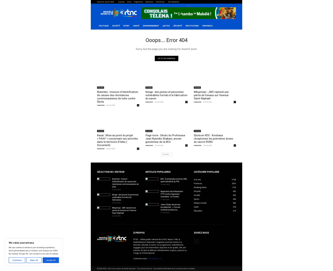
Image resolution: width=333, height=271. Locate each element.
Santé (136, 25)
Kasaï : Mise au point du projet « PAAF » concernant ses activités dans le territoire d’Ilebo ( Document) (117, 140)
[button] (233, 26)
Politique (104, 25)
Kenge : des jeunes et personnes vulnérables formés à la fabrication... (125, 197)
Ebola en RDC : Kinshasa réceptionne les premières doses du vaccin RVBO (213, 138)
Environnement (151, 25)
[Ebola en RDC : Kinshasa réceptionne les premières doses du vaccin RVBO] (215, 121)
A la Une (100, 87)
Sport (126, 25)
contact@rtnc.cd (154, 258)
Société (116, 25)
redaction (101, 105)
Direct (129, 2)
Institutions (192, 25)
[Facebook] (234, 2)
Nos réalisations (173, 2)
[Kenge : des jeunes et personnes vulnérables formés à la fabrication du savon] (166, 78)
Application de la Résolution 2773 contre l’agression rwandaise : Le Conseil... (172, 194)
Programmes (138, 2)
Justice (166, 25)
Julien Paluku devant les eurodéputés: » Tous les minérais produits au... (170, 207)
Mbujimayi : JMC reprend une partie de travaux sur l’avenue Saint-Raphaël (211, 95)
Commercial (160, 2)
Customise (17, 260)
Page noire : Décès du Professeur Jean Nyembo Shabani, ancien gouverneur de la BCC (165, 138)
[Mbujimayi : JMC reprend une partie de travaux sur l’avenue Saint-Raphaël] (215, 78)
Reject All (34, 260)
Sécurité (177, 25)
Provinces (207, 25)
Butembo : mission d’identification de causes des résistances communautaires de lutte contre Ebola (117, 96)
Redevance (149, 2)
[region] (33, 252)
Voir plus (165, 154)
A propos (121, 2)
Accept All (50, 260)
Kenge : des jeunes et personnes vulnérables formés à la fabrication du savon (166, 95)
